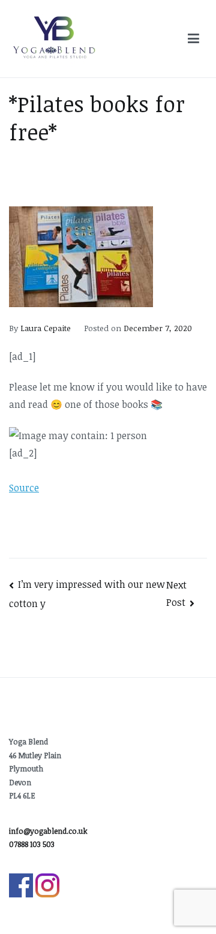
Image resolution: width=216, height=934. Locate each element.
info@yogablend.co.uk (48, 831)
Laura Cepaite (45, 328)
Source (24, 487)
